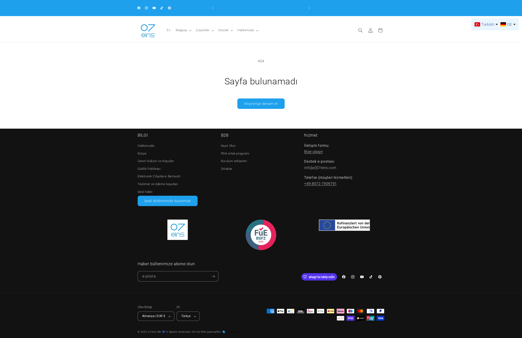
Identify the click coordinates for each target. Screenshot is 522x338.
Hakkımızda (245, 30)
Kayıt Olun (228, 146)
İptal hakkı (145, 192)
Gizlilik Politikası (149, 169)
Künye (142, 153)
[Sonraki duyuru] (309, 8)
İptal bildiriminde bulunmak (167, 201)
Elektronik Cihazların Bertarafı (159, 176)
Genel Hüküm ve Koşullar (156, 161)
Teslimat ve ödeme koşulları (158, 184)
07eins (152, 331)
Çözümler (203, 30)
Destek (223, 30)
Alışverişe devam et (261, 104)
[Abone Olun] (213, 276)
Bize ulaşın (313, 152)
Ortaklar (226, 169)
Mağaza (181, 30)
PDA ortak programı (235, 153)
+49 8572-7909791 (320, 184)
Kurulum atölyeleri (234, 161)
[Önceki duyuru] (212, 8)
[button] (183, 30)
